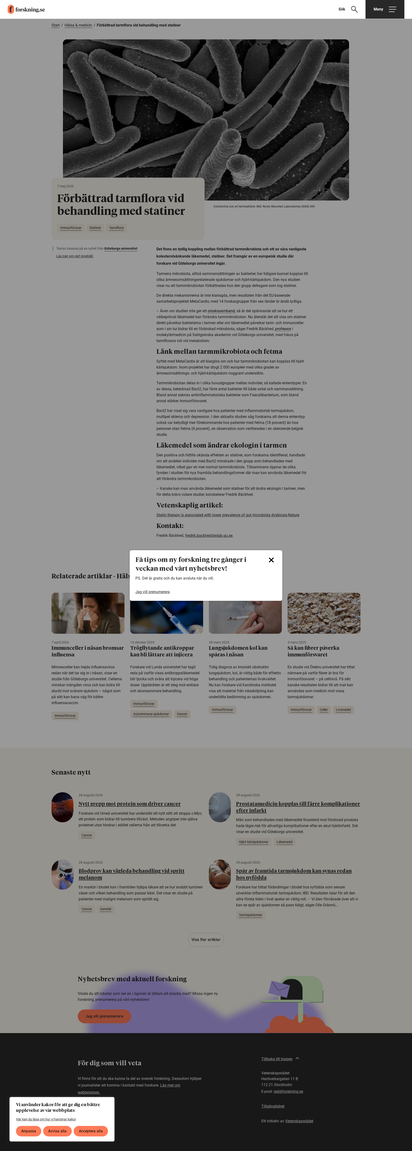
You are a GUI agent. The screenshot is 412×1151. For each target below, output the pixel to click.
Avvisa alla (57, 1131)
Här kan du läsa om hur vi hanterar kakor (46, 1119)
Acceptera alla (91, 1131)
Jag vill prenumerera (152, 592)
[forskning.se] (22, 9)
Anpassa (28, 1131)
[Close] (271, 560)
